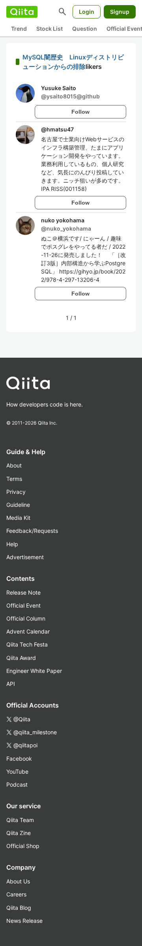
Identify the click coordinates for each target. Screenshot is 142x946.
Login (86, 11)
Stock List (49, 28)
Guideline (18, 504)
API (10, 683)
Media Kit (18, 517)
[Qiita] (21, 12)
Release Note (23, 592)
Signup (119, 11)
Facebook (19, 758)
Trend (19, 28)
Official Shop (22, 846)
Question (84, 28)
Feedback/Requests (32, 530)
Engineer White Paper (34, 670)
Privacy (16, 491)
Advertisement (25, 557)
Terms (14, 478)
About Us (18, 881)
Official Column (25, 618)
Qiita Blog (18, 907)
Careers (16, 894)
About (14, 465)
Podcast (17, 784)
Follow (80, 112)
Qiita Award (21, 657)
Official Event (23, 605)
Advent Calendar (28, 631)
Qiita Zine (18, 833)
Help (12, 544)
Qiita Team (20, 820)
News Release (24, 920)
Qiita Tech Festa (27, 644)
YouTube (17, 771)
